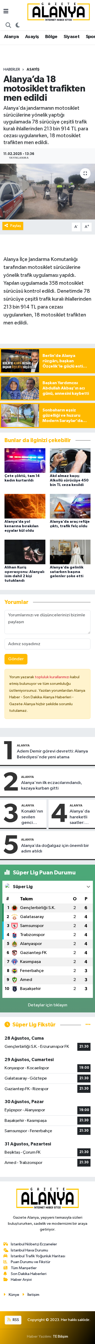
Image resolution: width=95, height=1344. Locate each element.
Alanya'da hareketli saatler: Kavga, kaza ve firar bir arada (80, 817)
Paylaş (15, 226)
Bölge (51, 36)
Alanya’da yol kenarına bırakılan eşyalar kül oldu (21, 526)
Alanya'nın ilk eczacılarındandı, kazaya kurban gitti (51, 786)
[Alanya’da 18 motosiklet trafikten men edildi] (47, 191)
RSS (15, 1320)
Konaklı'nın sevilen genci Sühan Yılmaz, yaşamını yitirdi (32, 817)
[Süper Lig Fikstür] (88, 1024)
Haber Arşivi (21, 1280)
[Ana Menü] (5, 12)
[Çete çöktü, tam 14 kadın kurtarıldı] (24, 460)
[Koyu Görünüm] (17, 25)
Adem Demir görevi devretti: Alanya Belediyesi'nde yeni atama (52, 754)
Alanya (11, 36)
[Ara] (8, 25)
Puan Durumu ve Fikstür (30, 1262)
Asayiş (32, 36)
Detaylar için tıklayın (47, 1005)
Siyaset (71, 36)
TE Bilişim (60, 1336)
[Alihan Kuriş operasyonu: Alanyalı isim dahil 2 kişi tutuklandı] (24, 551)
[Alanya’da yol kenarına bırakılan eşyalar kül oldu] (24, 506)
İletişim (33, 1295)
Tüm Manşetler (24, 1268)
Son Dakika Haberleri (28, 1274)
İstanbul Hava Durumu (29, 1250)
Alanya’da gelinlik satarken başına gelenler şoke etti (66, 572)
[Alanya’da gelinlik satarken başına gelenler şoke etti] (70, 551)
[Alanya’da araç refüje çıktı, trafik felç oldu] (70, 506)
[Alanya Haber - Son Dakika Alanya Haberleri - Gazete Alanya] (59, 11)
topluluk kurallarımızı (52, 677)
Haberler (11, 69)
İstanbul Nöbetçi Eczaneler (34, 1244)
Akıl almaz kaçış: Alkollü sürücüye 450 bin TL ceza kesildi (69, 480)
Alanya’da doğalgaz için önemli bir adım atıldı (55, 848)
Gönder (16, 659)
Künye (14, 1295)
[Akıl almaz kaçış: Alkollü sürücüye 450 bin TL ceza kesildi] (70, 460)
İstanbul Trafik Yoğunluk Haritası (38, 1256)
